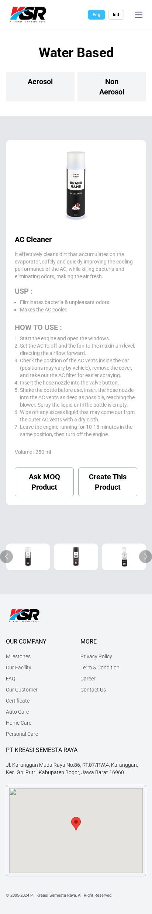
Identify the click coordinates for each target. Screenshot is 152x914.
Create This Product (108, 482)
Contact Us (93, 690)
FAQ (10, 679)
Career (88, 679)
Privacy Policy (96, 656)
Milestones (18, 656)
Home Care (18, 723)
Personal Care (22, 734)
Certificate (18, 701)
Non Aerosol (111, 86)
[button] (76, 824)
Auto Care (17, 712)
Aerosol (40, 81)
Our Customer (22, 690)
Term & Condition (100, 667)
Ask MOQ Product (44, 482)
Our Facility (18, 667)
